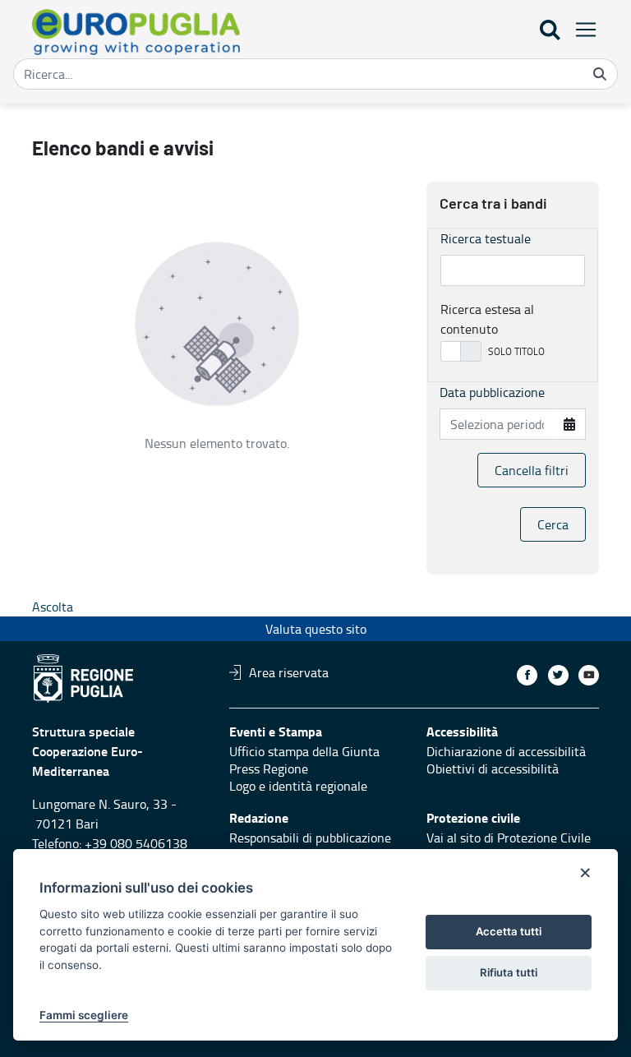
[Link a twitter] (558, 675)
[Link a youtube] (588, 675)
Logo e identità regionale (298, 786)
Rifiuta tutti (508, 972)
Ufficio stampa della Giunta (304, 751)
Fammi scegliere (83, 1015)
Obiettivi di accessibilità (492, 768)
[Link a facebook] (527, 675)
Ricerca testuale (485, 238)
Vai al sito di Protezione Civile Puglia (508, 846)
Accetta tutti (508, 931)
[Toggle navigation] (581, 29)
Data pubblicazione (492, 392)
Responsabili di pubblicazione (310, 838)
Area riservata (289, 672)
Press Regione (268, 768)
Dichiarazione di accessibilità (506, 751)
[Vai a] (139, 32)
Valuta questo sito (315, 629)
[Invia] (600, 74)
